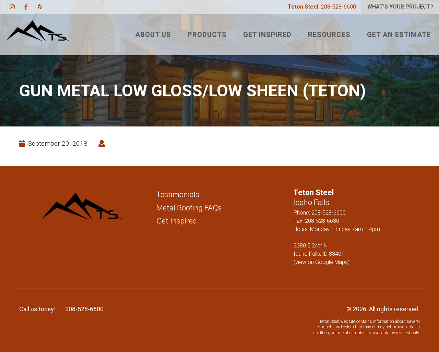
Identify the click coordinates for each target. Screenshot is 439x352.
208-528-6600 (322, 6)
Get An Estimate (399, 35)
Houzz (40, 7)
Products (207, 35)
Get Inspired (267, 35)
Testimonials (177, 194)
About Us (153, 35)
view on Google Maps (321, 262)
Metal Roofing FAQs (189, 207)
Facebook (26, 7)
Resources (329, 35)
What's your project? (400, 6)
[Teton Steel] (37, 35)
